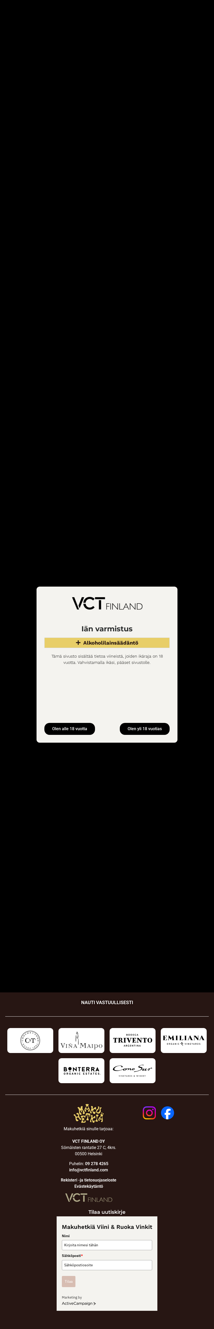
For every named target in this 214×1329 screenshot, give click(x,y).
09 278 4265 (96, 1163)
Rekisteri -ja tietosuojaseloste (88, 1180)
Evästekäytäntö (88, 1186)
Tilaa (69, 1281)
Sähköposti (72, 1255)
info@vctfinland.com (88, 1169)
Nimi (66, 1236)
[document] (107, 664)
